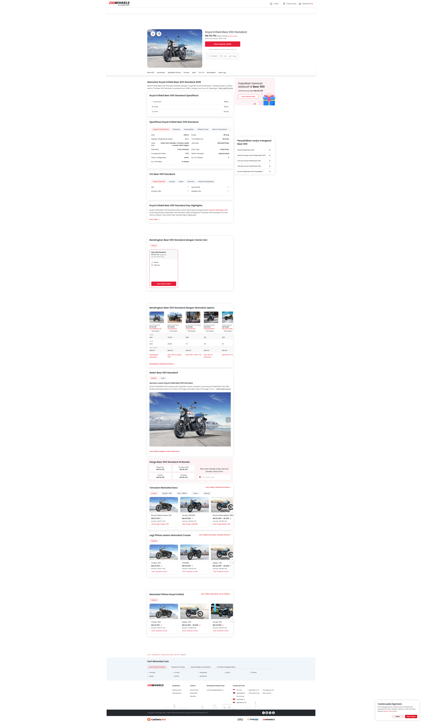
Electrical (191, 182)
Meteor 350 (217, 563)
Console (172, 182)
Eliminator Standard (209, 325)
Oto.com (239, 690)
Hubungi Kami (176, 693)
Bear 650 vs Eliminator (208, 356)
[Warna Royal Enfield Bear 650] (158, 33)
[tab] (253, 103)
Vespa (151, 676)
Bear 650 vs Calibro (229, 355)
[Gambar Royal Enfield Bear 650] (153, 33)
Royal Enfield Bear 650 (218, 210)
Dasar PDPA (193, 693)
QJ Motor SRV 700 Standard (193, 325)
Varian (225, 56)
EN (309, 4)
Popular (154, 600)
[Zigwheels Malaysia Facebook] (263, 712)
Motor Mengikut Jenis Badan (201, 667)
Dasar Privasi (194, 690)
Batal (398, 716)
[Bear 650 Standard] (156, 317)
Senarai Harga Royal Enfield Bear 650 (251, 155)
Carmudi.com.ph (254, 693)
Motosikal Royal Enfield (220, 594)
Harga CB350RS (192, 524)
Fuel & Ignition (189, 129)
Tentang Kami (176, 690)
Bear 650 (150, 72)
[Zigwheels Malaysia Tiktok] (273, 712)
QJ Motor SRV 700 (190, 328)
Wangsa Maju (183, 467)
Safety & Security (159, 182)
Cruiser (153, 493)
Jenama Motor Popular (157, 667)
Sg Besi (160, 475)
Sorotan (186, 72)
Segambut (160, 467)
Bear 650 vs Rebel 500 (174, 356)
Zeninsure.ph (267, 693)
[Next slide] (228, 419)
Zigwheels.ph (240, 693)
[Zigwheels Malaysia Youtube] (267, 712)
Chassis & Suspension (206, 182)
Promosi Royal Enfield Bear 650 (249, 161)
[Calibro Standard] (229, 317)
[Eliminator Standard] (211, 317)
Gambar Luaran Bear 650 (169, 451)
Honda (176, 672)
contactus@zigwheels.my (215, 690)
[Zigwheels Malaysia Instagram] (270, 712)
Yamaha (152, 672)
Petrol (154, 246)
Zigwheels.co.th (241, 702)
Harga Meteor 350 (223, 524)
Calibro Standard (227, 325)
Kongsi (234, 56)
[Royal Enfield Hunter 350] (225, 611)
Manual (207, 493)
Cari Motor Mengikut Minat (226, 667)
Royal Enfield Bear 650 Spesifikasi (249, 171)
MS (312, 4)
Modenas (203, 676)
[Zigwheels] (119, 4)
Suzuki (227, 672)
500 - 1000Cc (182, 493)
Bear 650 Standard (158, 252)
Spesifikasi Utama (174, 72)
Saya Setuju (411, 716)
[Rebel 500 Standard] (175, 317)
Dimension (176, 129)
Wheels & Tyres (203, 129)
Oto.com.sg (240, 696)
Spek (194, 72)
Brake (181, 182)
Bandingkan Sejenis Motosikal (161, 364)
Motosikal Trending (178, 667)
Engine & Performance (161, 129)
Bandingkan (211, 72)
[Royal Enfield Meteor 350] (225, 504)
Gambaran (161, 72)
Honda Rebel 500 (172, 328)
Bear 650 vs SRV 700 (193, 355)
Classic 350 (156, 563)
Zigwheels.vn (240, 699)
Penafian (193, 696)
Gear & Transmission (219, 129)
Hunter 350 (217, 622)
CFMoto (254, 672)
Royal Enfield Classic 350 (161, 515)
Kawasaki (203, 672)
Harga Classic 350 (162, 524)
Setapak (184, 475)
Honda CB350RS (188, 515)
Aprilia (176, 676)
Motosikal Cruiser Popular (219, 535)
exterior (153, 378)
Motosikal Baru (156, 655)
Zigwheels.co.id (254, 690)
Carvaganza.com (268, 690)
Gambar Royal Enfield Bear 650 (249, 166)
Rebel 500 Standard (173, 325)
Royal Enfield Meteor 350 (223, 515)
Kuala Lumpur (232, 36)
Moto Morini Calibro (227, 328)
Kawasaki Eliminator (209, 328)
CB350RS (185, 563)
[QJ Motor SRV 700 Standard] (193, 317)
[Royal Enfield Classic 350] (163, 504)
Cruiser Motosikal (222, 487)
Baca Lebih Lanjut (226, 88)
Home (148, 655)
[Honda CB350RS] (194, 504)
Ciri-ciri (201, 72)
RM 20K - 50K (167, 493)
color (163, 378)
